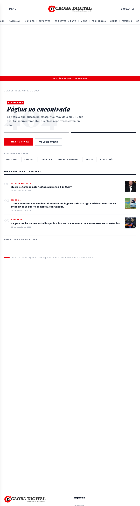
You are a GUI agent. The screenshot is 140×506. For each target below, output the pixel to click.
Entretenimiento (65, 21)
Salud (113, 21)
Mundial (29, 21)
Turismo (127, 21)
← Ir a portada (18, 142)
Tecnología (99, 21)
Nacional (14, 21)
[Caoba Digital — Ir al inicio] (70, 8)
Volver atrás (48, 142)
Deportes (45, 21)
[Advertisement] (70, 50)
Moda (84, 21)
